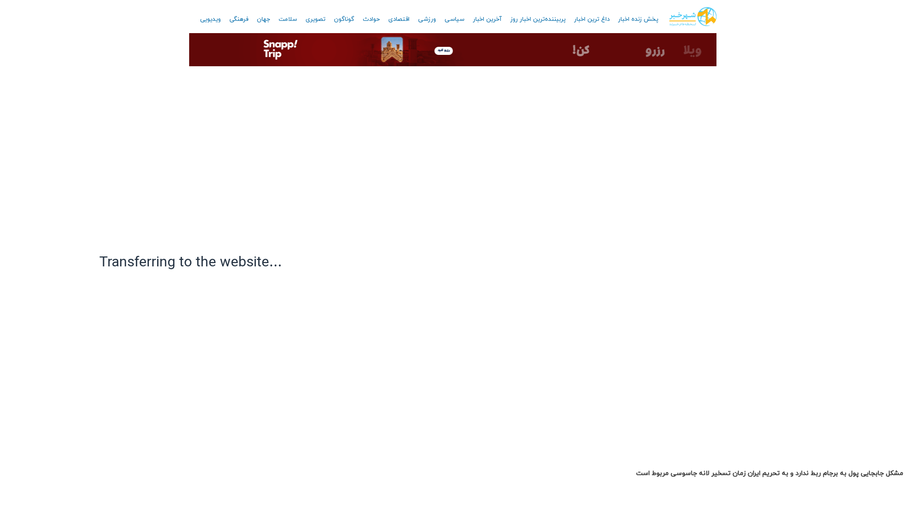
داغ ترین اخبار (592, 19)
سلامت (288, 19)
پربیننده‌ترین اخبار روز (538, 19)
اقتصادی (399, 19)
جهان (263, 19)
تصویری (315, 19)
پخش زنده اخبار (638, 19)
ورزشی (427, 19)
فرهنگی (238, 19)
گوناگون (344, 19)
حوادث (371, 19)
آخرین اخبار (487, 19)
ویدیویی (210, 19)
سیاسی (454, 19)
